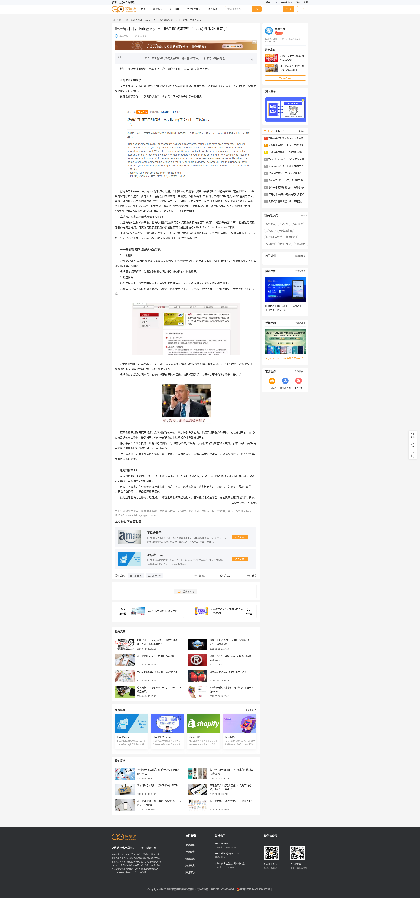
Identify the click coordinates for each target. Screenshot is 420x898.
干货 (125, 20)
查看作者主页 (285, 78)
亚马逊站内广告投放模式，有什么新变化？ (231, 801)
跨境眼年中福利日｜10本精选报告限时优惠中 (291, 152)
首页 (118, 20)
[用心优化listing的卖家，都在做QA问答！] (125, 675)
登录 (298, 2)
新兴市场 (284, 224)
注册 (306, 2)
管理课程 (190, 845)
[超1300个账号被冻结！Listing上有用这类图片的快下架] (197, 773)
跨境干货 (190, 865)
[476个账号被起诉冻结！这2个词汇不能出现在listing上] (197, 691)
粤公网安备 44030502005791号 (256, 889)
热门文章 (268, 131)
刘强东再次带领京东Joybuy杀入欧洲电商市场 (291, 138)
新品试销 (270, 224)
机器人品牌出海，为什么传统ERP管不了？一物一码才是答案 (299, 166)
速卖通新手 (301, 243)
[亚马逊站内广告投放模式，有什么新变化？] (197, 805)
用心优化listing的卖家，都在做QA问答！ (157, 672)
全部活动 (300, 323)
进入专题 (239, 537)
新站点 (269, 230)
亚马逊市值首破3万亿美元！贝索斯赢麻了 (289, 194)
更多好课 (300, 256)
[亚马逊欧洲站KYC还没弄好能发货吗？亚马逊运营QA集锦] (125, 805)
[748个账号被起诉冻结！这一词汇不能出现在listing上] (125, 773)
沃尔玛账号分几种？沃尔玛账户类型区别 (157, 785)
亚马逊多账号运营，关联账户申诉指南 (156, 656)
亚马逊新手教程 (274, 237)
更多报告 (300, 271)
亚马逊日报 (136, 575)
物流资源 (190, 858)
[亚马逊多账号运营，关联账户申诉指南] (125, 660)
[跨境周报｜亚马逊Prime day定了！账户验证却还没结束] (125, 691)
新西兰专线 (285, 243)
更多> (301, 131)
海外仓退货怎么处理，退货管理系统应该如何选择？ (294, 180)
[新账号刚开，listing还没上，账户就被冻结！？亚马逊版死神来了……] (125, 644)
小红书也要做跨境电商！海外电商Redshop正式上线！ (296, 187)
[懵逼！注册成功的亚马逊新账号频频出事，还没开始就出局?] (197, 644)
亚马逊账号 (154, 533)
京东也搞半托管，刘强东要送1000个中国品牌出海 (294, 145)
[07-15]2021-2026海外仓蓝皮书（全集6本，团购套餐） (287, 358)
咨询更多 (300, 371)
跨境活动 (190, 872)
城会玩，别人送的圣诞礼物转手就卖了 (229, 672)
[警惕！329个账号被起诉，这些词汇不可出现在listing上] (197, 660)
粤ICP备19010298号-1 (222, 889)
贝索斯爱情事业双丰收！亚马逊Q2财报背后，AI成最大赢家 (298, 201)
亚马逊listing (155, 555)
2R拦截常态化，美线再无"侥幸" (284, 173)
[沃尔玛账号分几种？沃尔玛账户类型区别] (125, 789)
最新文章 (279, 131)
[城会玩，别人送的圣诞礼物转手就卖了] (197, 675)
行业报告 (190, 851)
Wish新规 (298, 224)
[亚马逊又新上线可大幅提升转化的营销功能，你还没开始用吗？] (197, 789)
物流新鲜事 (292, 237)
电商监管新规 (286, 230)
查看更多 (251, 709)
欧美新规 (270, 243)
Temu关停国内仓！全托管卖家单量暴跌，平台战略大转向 (297, 159)
